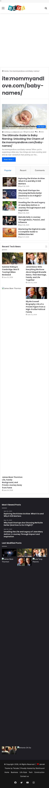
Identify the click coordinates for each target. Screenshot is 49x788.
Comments (40, 170)
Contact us (24, 776)
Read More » (9, 159)
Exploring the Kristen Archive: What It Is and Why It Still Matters (31, 181)
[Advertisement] (24, 40)
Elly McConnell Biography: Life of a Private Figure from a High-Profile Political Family (35, 306)
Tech (31, 772)
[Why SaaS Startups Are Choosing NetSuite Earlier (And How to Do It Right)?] (9, 194)
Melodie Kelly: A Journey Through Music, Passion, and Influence (31, 220)
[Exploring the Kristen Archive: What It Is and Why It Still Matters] (9, 182)
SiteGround (40, 768)
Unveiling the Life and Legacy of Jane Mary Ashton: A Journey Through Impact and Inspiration (31, 206)
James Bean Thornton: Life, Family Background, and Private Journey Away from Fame (12, 482)
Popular (7, 170)
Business (14, 772)
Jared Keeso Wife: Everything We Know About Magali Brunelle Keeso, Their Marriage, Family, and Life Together (36, 273)
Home (6, 71)
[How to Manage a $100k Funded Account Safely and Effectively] (9, 553)
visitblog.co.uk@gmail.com (13, 132)
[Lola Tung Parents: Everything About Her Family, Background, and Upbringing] (40, 651)
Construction (39, 772)
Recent (23, 170)
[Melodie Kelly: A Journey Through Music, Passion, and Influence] (9, 220)
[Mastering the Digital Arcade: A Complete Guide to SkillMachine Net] (9, 232)
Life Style (23, 772)
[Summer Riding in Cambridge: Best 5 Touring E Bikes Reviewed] (12, 258)
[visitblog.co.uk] (16, 8)
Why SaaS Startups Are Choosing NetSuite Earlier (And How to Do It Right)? (30, 193)
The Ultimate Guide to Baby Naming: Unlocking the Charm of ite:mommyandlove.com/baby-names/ (23, 141)
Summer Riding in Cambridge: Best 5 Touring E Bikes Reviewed (10, 271)
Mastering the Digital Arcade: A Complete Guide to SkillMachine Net (32, 232)
